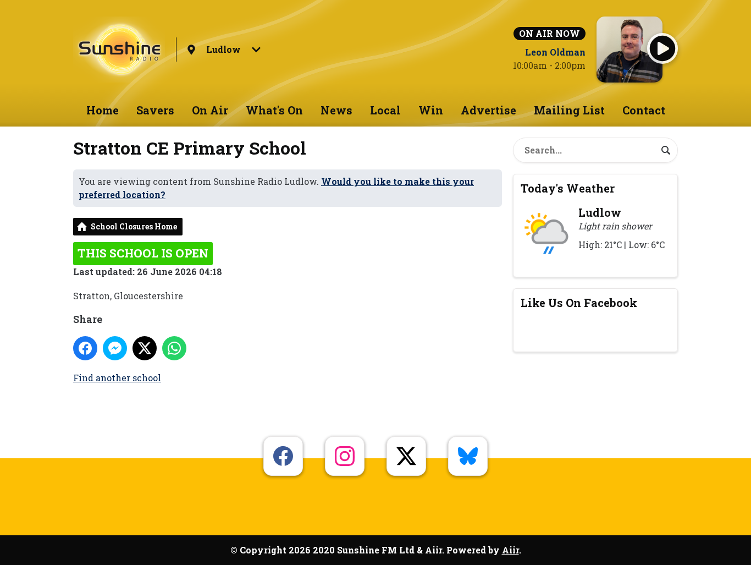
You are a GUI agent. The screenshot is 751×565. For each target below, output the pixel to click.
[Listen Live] (662, 48)
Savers (155, 110)
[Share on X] (144, 348)
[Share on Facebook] (85, 348)
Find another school (117, 377)
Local (385, 110)
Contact (643, 110)
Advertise (488, 110)
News (336, 110)
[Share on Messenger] (115, 348)
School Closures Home (134, 226)
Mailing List (569, 110)
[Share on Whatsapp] (174, 348)
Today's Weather (568, 188)
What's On (274, 110)
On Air (210, 110)
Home (102, 110)
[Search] (665, 150)
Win (430, 110)
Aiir (510, 550)
